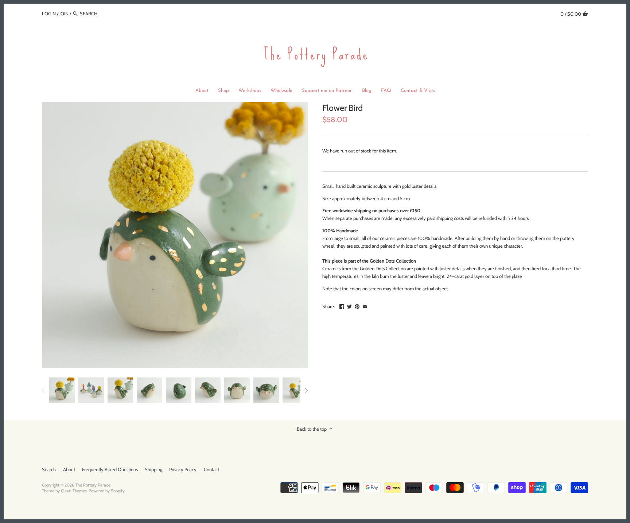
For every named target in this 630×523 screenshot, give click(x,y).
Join (64, 13)
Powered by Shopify (107, 490)
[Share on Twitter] (349, 306)
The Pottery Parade (92, 485)
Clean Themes (74, 490)
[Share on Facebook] (341, 306)
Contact (211, 469)
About (69, 469)
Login (49, 13)
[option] (62, 390)
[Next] (305, 390)
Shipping (153, 469)
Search (49, 469)
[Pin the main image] (357, 306)
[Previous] (43, 390)
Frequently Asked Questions (110, 469)
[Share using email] (365, 306)
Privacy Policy (183, 469)
